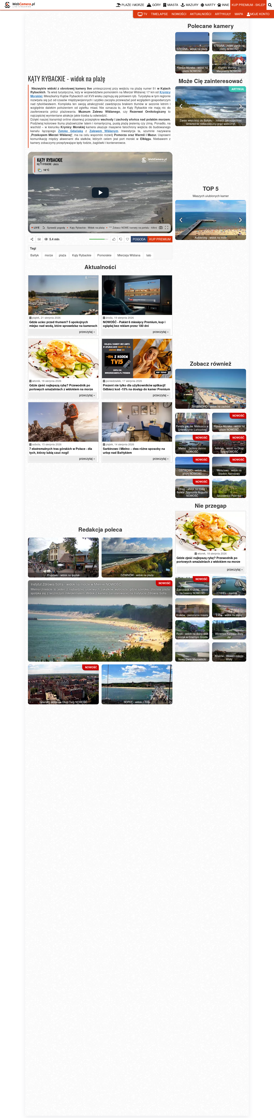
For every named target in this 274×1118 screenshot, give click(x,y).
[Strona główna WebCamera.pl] (20, 5)
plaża (62, 255)
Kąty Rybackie (81, 255)
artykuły (223, 14)
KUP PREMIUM (160, 239)
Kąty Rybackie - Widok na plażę (49, 227)
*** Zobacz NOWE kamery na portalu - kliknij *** (97, 227)
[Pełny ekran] (166, 227)
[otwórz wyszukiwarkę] (270, 5)
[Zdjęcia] (39, 239)
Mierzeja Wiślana (128, 255)
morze (49, 255)
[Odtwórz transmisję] (100, 192)
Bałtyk (34, 255)
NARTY (210, 5)
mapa (239, 14)
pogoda (138, 238)
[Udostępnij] (32, 239)
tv (145, 14)
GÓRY (156, 5)
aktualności (200, 14)
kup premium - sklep (248, 5)
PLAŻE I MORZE (133, 5)
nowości (179, 14)
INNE (225, 5)
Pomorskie (104, 255)
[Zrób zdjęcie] (160, 227)
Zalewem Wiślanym (103, 131)
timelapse (159, 14)
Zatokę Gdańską (70, 131)
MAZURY (192, 5)
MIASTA (172, 5)
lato (148, 255)
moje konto (259, 14)
